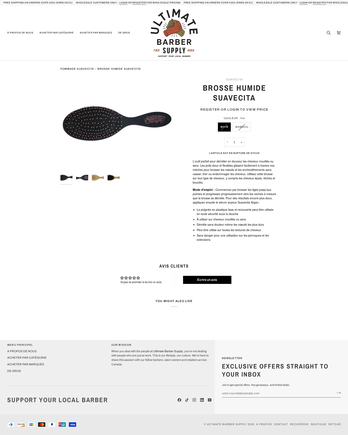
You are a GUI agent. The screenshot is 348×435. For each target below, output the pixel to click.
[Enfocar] (117, 123)
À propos (264, 424)
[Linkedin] (202, 400)
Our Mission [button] (121, 345)
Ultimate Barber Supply (227, 424)
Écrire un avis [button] (207, 279)
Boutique (318, 424)
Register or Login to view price (234, 109)
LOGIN (123, 2)
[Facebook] (179, 400)
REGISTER (139, 2)
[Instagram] (194, 400)
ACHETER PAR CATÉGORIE (27, 357)
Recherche (299, 424)
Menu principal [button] (20, 345)
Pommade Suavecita (77, 68)
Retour (334, 424)
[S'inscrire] (337, 393)
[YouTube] (209, 400)
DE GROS (14, 371)
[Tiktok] (186, 400)
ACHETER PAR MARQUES (25, 364)
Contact (281, 424)
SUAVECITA (234, 79)
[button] (21, 32)
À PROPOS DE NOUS (22, 351)
